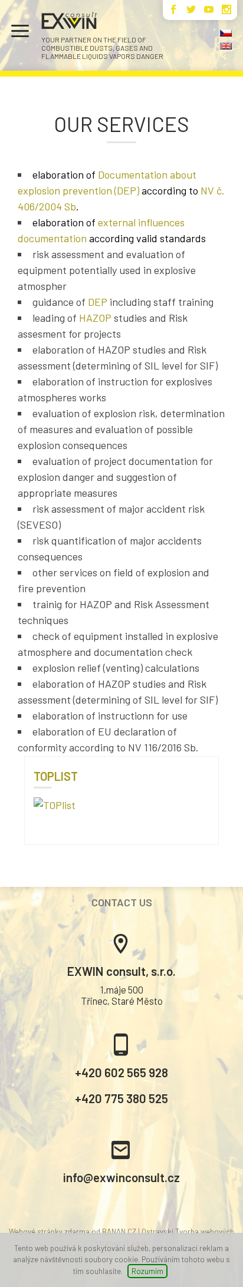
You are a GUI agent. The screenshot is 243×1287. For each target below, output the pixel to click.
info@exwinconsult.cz (121, 1177)
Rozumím (147, 1271)
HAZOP (95, 317)
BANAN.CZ (119, 1231)
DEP (97, 301)
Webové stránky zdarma (49, 1231)
